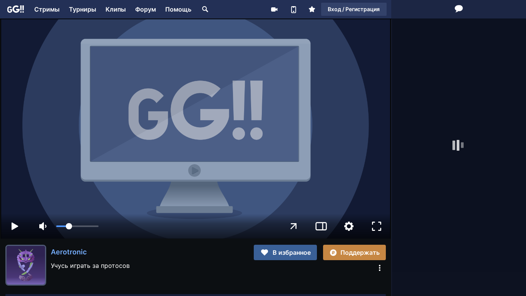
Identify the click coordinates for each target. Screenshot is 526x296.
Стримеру (274, 9)
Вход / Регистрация (354, 9)
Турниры (82, 9)
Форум (145, 9)
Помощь (178, 9)
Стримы (47, 9)
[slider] (77, 226)
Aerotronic (69, 252)
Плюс (312, 9)
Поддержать (360, 252)
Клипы (116, 9)
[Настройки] (349, 226)
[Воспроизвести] (14, 226)
